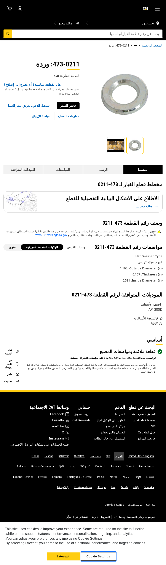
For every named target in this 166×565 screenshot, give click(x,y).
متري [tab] (12, 247)
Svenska (149, 487)
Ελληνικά (85, 466)
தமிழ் (136, 487)
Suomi (130, 466)
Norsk (113, 477)
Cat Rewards (81, 420)
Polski (101, 477)
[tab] (135, 145)
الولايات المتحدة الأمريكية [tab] (42, 247)
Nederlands (146, 466)
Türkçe (101, 487)
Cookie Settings (114, 505)
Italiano (21, 466)
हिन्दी (61, 466)
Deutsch (100, 466)
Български (95, 456)
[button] (28, 105)
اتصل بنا (120, 414)
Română (57, 477)
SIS (153, 426)
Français (116, 466)
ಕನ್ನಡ (138, 477)
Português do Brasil (79, 477)
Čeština (49, 456)
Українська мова (83, 487)
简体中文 (79, 456)
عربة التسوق (82, 414)
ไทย (113, 487)
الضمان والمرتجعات (113, 432)
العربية (119, 456)
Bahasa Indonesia (42, 466)
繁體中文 (64, 456)
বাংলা (108, 456)
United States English (141, 456)
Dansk (35, 456)
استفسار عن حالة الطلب (109, 438)
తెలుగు (124, 487)
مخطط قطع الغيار (144, 420)
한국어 (126, 477)
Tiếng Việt (63, 487)
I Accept (63, 556)
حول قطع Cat (147, 432)
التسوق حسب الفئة (143, 414)
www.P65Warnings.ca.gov (51, 235)
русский (42, 477)
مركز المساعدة (115, 426)
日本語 (150, 477)
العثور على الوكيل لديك (110, 420)
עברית (72, 466)
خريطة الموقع (147, 438)
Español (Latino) (23, 477)
